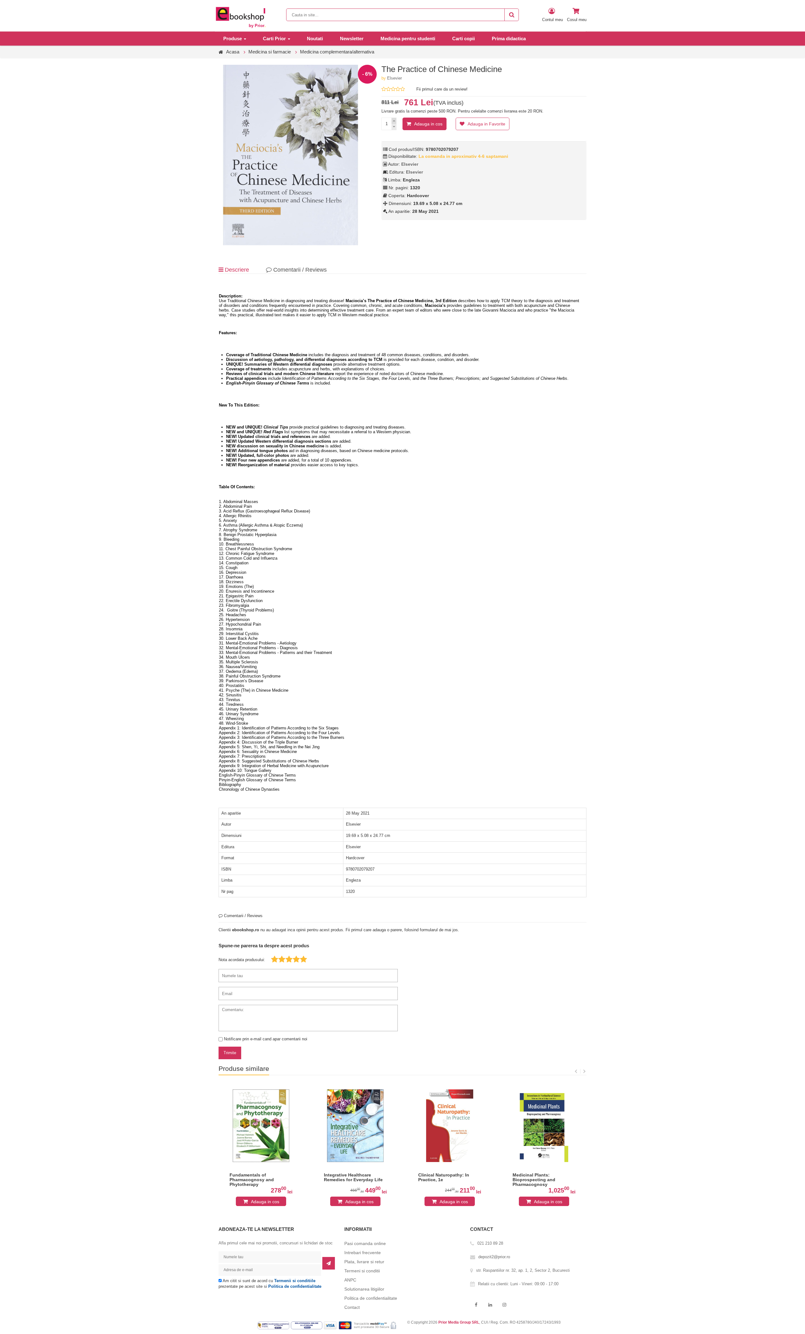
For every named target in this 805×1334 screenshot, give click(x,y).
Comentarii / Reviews (299, 270)
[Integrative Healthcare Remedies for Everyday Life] (355, 1125)
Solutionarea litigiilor (364, 1289)
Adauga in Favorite (486, 123)
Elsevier (394, 78)
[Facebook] (476, 1305)
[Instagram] (504, 1305)
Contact (352, 1307)
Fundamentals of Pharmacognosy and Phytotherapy (252, 1180)
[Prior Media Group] (240, 13)
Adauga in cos (428, 123)
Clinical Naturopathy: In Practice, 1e (443, 1177)
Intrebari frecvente (362, 1252)
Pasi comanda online (365, 1243)
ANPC (350, 1279)
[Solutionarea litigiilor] (307, 1325)
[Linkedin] (490, 1305)
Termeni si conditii (362, 1270)
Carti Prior (274, 38)
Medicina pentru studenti (407, 38)
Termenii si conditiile (294, 1280)
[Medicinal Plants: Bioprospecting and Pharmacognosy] (544, 1125)
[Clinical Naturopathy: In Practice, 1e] (449, 1125)
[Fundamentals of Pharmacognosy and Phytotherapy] (261, 1125)
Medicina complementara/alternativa (337, 51)
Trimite (230, 1052)
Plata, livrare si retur (364, 1261)
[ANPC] (274, 1325)
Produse (232, 38)
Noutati (315, 38)
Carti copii (463, 38)
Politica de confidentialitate (294, 1286)
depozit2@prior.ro (494, 1256)
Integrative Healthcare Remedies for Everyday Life (353, 1177)
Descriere (236, 270)
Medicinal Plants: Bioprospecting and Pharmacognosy (534, 1180)
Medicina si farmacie (269, 51)
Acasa (232, 51)
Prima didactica (509, 38)
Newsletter (352, 38)
